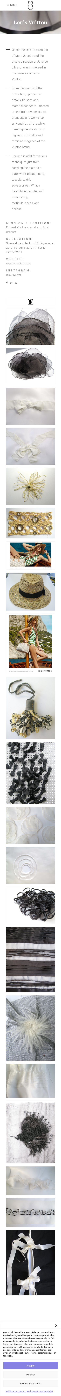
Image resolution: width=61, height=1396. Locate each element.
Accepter (30, 1365)
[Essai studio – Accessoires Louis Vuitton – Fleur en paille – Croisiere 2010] (30, 486)
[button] (56, 1325)
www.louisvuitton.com (18, 263)
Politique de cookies (16, 1391)
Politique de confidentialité (40, 1391)
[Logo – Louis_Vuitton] (30, 301)
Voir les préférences (30, 1383)
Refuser (30, 1374)
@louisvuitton (13, 274)
